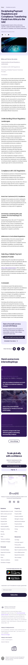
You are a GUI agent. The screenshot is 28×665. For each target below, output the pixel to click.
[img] (14, 572)
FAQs (2, 536)
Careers (16, 560)
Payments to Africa (5, 529)
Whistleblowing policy (20, 547)
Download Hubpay (5, 550)
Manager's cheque (19, 519)
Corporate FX (4, 524)
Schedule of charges (5, 541)
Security (3, 534)
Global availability (5, 526)
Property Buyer (18, 511)
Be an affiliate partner (20, 552)
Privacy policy (18, 544)
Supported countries (5, 552)
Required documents (19, 555)
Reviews (3, 555)
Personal (3, 547)
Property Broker (18, 524)
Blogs (2, 7)
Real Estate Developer (20, 521)
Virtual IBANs (4, 519)
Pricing (2, 531)
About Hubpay (18, 557)
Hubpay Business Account (7, 511)
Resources (18, 537)
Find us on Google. (5, 634)
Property (17, 508)
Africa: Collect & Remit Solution (8, 268)
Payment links (4, 521)
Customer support (19, 542)
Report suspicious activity (21, 550)
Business (3, 508)
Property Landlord (19, 516)
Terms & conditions (5, 539)
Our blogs (17, 539)
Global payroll (4, 516)
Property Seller (18, 514)
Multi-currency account (6, 514)
